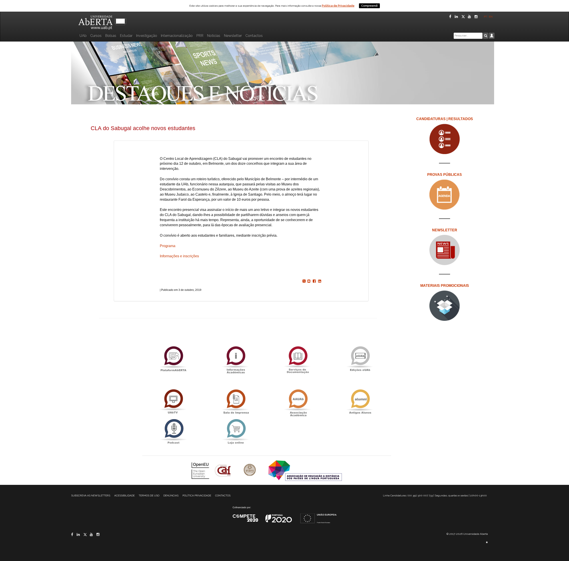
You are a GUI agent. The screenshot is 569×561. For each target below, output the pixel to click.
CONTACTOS (222, 495)
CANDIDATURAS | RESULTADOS (444, 119)
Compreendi (369, 5)
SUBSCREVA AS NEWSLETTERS (90, 495)
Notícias (213, 36)
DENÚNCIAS (170, 495)
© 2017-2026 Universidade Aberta (467, 533)
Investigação (146, 36)
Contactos (254, 36)
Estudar (126, 36)
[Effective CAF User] (223, 470)
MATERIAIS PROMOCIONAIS (444, 285)
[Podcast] (173, 432)
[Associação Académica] (298, 402)
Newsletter (233, 36)
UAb (83, 36)
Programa (167, 246)
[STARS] (250, 470)
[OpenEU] (200, 470)
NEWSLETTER (444, 230)
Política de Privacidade (338, 5)
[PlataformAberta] (173, 359)
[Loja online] (235, 432)
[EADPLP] (305, 470)
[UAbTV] (173, 402)
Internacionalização (177, 36)
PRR (199, 36)
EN (491, 16)
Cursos (96, 36)
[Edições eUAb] (360, 359)
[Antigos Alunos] (360, 402)
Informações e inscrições (179, 256)
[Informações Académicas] (235, 359)
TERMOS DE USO (149, 495)
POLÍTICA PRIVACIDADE (196, 495)
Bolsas (110, 36)
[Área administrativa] (486, 542)
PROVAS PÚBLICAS (444, 174)
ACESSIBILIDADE (124, 495)
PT (485, 16)
